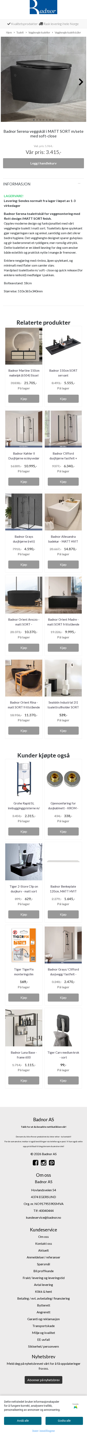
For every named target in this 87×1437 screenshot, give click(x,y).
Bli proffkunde (43, 1271)
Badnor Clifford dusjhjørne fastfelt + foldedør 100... (63, 458)
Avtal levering (43, 1284)
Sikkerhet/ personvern (43, 1346)
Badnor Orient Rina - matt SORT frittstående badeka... (24, 707)
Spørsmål (43, 1264)
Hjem (9, 32)
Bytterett (43, 1305)
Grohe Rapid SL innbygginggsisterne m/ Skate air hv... (24, 808)
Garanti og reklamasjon (43, 1319)
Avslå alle (23, 1420)
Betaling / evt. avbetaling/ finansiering (43, 1298)
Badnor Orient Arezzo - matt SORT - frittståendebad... (23, 624)
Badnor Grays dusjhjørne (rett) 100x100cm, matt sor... (24, 541)
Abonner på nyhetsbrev (43, 1380)
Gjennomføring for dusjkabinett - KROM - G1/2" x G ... (63, 808)
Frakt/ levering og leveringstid (44, 1278)
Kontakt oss (43, 1243)
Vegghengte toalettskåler (68, 32)
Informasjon (16, 184)
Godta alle (64, 1420)
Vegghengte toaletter (39, 32)
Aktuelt (43, 1250)
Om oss (43, 1236)
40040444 (46, 1210)
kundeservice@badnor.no (43, 1217)
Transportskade (43, 1326)
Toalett (20, 32)
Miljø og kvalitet (43, 1333)
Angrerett (43, 1312)
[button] (34, 120)
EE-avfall (43, 1339)
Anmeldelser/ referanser (43, 1257)
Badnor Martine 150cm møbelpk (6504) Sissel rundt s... (23, 375)
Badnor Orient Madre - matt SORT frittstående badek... (63, 624)
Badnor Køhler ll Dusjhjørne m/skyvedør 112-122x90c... (23, 458)
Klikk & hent (43, 1291)
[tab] (43, 184)
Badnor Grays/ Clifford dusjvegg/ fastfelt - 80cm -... (63, 974)
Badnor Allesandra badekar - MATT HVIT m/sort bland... (63, 541)
